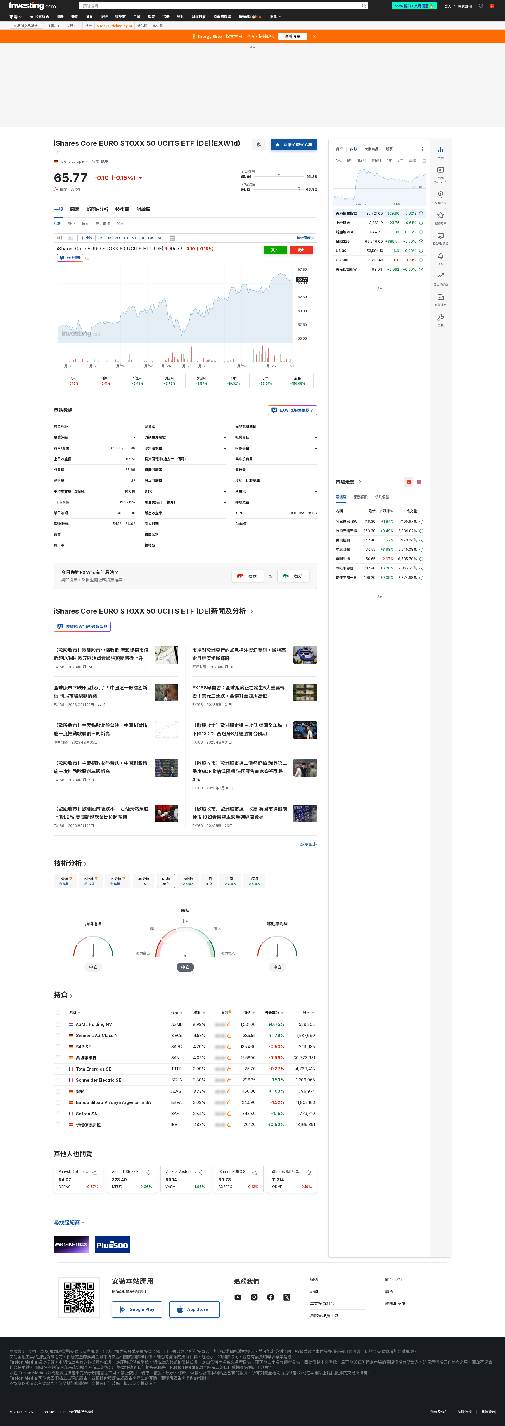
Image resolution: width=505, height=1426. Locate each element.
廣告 (389, 1291)
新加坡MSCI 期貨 (349, 232)
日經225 (343, 241)
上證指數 (343, 222)
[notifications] (481, 5)
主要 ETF (54, 25)
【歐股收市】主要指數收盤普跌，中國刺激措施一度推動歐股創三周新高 (100, 729)
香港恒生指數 (346, 213)
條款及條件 (439, 1412)
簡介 (71, 224)
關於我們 (393, 1279)
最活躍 (341, 497)
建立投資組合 (322, 1303)
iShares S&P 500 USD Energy (297, 1171)
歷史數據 (103, 224)
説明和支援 (395, 1303)
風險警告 (488, 1412)
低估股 (142, 25)
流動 (314, 1291)
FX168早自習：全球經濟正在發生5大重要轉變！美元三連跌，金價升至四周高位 (238, 692)
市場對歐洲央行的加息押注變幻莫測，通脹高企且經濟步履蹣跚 (239, 654)
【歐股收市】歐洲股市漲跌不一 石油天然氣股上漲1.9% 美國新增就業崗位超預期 (101, 813)
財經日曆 (199, 16)
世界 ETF (73, 25)
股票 (389, 149)
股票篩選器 (222, 16)
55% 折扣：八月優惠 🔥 (414, 5)
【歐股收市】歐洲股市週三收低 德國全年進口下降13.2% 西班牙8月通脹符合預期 (239, 729)
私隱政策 (465, 1412)
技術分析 (68, 863)
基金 (88, 25)
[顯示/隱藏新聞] (172, 238)
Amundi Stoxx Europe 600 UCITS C (142, 1171)
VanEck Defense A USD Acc (82, 1171)
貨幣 (339, 149)
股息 (120, 224)
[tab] (65, 881)
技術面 (122, 209)
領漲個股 (361, 497)
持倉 (85, 224)
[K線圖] (59, 238)
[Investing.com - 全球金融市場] (32, 6)
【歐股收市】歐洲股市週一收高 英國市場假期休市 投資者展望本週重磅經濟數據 (239, 813)
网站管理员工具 (324, 1315)
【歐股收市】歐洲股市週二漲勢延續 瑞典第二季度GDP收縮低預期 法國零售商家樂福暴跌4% (239, 771)
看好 (298, 575)
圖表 (74, 209)
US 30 (341, 251)
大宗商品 (371, 149)
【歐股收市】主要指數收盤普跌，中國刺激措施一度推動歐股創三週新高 (100, 767)
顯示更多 (308, 844)
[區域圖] (71, 238)
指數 (353, 149)
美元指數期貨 (346, 269)
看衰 (252, 575)
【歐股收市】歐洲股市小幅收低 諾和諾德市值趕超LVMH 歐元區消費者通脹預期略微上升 (101, 654)
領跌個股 (382, 497)
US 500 (342, 260)
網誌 (314, 1279)
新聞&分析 (97, 209)
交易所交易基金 (25, 25)
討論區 (143, 209)
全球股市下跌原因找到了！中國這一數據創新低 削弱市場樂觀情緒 (100, 692)
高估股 (158, 25)
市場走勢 (345, 482)
